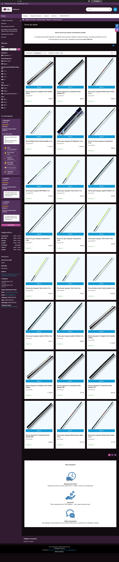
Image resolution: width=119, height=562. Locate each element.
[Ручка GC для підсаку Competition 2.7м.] (70, 219)
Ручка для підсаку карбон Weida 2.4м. (39, 336)
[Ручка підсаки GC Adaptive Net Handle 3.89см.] (39, 365)
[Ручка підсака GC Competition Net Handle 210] (70, 71)
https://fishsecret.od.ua (11, 292)
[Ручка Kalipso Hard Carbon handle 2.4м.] (101, 268)
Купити (39, 87)
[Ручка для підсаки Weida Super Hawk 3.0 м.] (70, 415)
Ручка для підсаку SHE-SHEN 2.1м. (38, 191)
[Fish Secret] (7, 9)
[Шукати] (110, 9)
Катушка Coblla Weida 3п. (11, 137)
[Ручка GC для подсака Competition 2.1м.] (101, 121)
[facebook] (113, 46)
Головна (25, 16)
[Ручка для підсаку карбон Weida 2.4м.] (39, 316)
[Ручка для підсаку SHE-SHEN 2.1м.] (39, 171)
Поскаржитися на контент (55, 550)
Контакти (54, 16)
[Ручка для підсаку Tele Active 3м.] (70, 268)
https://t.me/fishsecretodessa (9, 306)
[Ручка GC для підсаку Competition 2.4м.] (39, 219)
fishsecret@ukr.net (10, 295)
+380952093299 (63, 16)
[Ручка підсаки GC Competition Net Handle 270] (101, 365)
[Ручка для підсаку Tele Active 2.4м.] (101, 219)
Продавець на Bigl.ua (59, 548)
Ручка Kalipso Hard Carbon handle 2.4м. (101, 288)
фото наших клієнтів (7, 26)
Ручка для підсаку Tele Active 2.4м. (100, 238)
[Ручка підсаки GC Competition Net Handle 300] (39, 415)
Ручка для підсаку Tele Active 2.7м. (38, 288)
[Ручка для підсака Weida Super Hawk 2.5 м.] (101, 71)
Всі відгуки (11, 225)
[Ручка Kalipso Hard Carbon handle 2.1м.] (39, 121)
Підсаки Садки (41, 19)
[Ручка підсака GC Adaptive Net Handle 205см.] (39, 71)
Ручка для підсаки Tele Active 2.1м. (69, 191)
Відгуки (3, 23)
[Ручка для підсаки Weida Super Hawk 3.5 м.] (101, 415)
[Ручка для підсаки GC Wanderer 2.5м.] (70, 121)
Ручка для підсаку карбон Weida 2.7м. (70, 336)
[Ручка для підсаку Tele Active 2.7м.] (39, 268)
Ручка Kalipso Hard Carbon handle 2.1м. (39, 141)
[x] (115, 46)
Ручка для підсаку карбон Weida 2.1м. (101, 191)
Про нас (46, 16)
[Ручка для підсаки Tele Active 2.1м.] (70, 171)
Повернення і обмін (7, 34)
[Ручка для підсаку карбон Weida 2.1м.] (101, 171)
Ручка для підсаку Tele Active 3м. (69, 288)
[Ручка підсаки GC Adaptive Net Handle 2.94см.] (101, 316)
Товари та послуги (35, 16)
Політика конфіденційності (70, 550)
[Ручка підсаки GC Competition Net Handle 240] (70, 365)
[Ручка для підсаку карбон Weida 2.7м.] (70, 316)
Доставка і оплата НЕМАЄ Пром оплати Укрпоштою (9, 30)
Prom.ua (68, 546)
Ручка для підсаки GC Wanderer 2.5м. (70, 141)
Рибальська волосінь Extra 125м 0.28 (11, 141)
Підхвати (49, 19)
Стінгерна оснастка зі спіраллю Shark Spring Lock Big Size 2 (11, 194)
